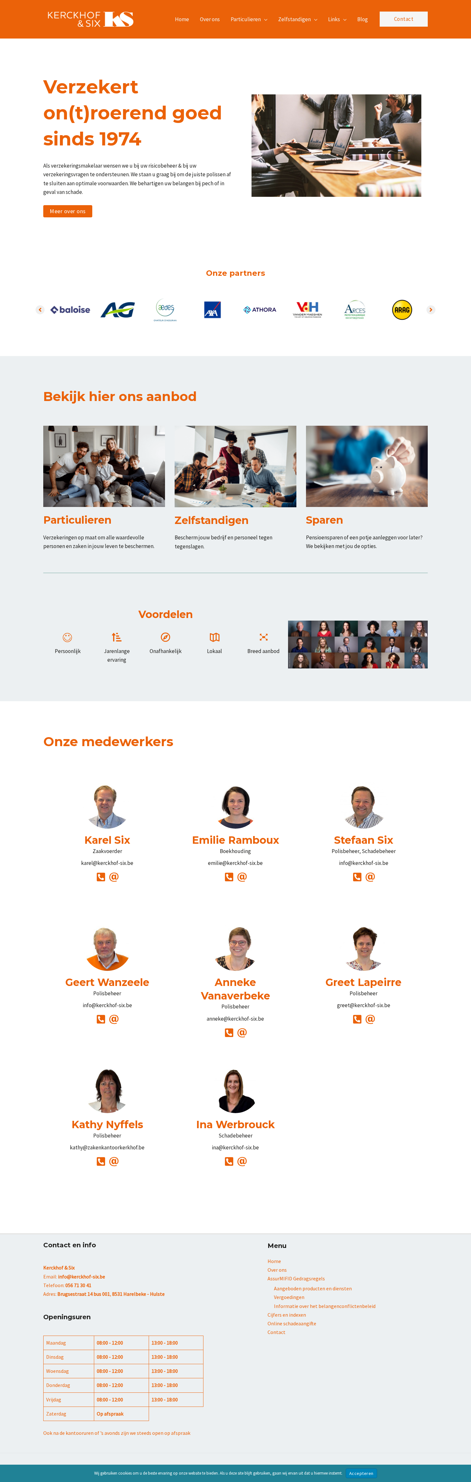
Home (274, 1261)
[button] (264, 19)
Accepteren (361, 1473)
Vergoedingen (289, 1297)
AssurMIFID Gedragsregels (296, 1278)
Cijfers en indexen (287, 1315)
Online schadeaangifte (292, 1323)
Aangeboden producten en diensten (313, 1288)
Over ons (277, 1270)
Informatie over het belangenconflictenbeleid (325, 1306)
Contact (276, 1332)
